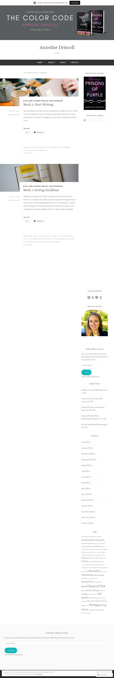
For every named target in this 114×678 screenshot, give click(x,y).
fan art (104, 558)
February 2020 (86, 500)
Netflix (95, 582)
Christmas (87, 552)
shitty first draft (38, 242)
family (101, 558)
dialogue (98, 555)
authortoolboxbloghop (87, 543)
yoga (90, 613)
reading (84, 594)
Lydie (90, 578)
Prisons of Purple (92, 590)
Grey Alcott (89, 565)
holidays (94, 567)
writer (47, 242)
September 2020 (87, 459)
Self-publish (27, 242)
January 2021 (86, 448)
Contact (75, 62)
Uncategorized (56, 101)
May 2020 (84, 483)
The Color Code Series (95, 601)
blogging (90, 546)
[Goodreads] (100, 297)
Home (39, 62)
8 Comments (28, 245)
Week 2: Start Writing (38, 105)
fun (94, 561)
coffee (91, 552)
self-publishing (93, 598)
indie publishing (99, 575)
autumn (96, 543)
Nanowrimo (87, 581)
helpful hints (69, 236)
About (63, 62)
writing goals (92, 610)
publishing (66, 147)
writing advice (42, 150)
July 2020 (84, 471)
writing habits (100, 610)
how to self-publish (50, 147)
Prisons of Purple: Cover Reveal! (92, 407)
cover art (60, 236)
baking (100, 543)
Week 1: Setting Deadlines (41, 190)
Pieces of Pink (53, 239)
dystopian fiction (94, 558)
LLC (88, 578)
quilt (104, 590)
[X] (93, 297)
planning (62, 239)
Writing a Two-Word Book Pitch (92, 390)
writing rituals (84, 613)
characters (99, 549)
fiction (40, 147)
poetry (83, 590)
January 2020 (86, 506)
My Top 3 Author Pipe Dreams (91, 424)
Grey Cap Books (96, 565)
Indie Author (94, 571)
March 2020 (85, 494)
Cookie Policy (39, 674)
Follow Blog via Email (94, 349)
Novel (60, 147)
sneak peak (84, 601)
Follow (86, 372)
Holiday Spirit (100, 567)
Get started (74, 3)
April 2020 (85, 488)
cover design (101, 552)
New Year (99, 582)
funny (97, 561)
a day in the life (88, 537)
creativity (93, 555)
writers (87, 605)
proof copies (69, 239)
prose (101, 590)
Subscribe (10, 650)
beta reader (33, 147)
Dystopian (85, 558)
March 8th (94, 578)
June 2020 (85, 477)
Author (41, 236)
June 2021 (85, 442)
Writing (34, 150)
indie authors (104, 571)
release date (90, 594)
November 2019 (87, 517)
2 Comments (27, 153)
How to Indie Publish (38, 101)
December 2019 (87, 512)
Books (51, 62)
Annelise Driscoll (57, 47)
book (94, 546)
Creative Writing (86, 555)
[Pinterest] (96, 297)
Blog (25, 101)
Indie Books (87, 574)
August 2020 (85, 465)
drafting (103, 555)
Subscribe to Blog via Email (57, 633)
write (105, 601)
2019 (82, 536)
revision (95, 594)
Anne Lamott (33, 236)
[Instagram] (89, 297)
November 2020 (87, 454)
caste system (92, 549)
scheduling (27, 150)
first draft (90, 561)
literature (84, 578)
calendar (53, 236)
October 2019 (86, 523)
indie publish (42, 239)
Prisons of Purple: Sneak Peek (92, 399)
